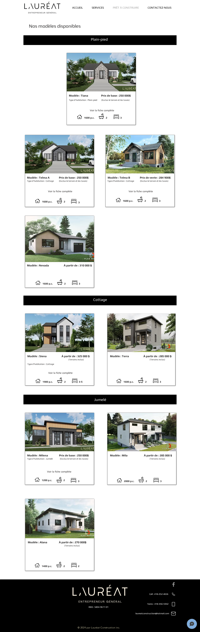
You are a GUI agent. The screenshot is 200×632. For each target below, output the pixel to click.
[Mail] (173, 613)
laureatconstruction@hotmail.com (152, 613)
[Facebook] (173, 584)
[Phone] (173, 594)
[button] (59, 239)
